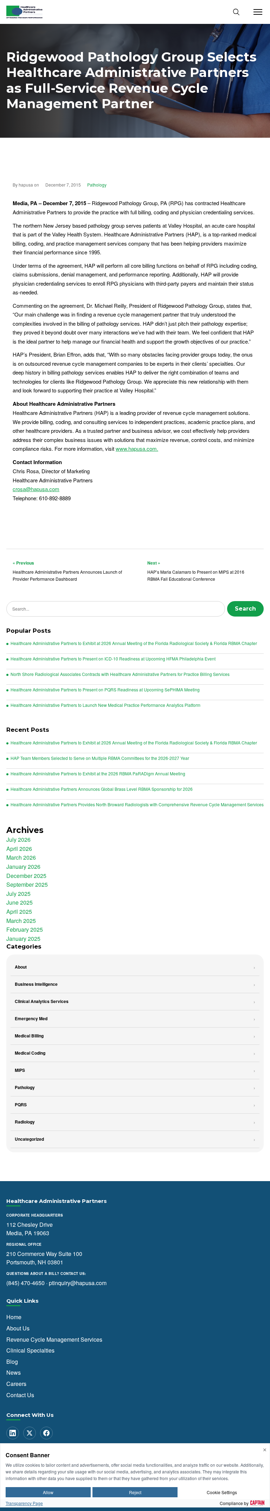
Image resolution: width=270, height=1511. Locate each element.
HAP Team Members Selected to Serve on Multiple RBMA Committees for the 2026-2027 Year (100, 758)
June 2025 (19, 902)
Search (245, 608)
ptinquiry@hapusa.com (78, 1282)
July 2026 (18, 839)
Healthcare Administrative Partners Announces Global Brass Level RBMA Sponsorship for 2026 (102, 789)
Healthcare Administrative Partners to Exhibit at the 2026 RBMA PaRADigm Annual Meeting (98, 773)
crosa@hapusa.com (36, 489)
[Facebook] (46, 1433)
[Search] (236, 12)
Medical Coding (30, 1053)
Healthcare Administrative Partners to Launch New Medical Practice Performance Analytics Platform (105, 705)
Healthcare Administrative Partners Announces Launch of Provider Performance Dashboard (67, 570)
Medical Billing (29, 1036)
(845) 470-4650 (25, 1282)
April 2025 (19, 911)
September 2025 (27, 884)
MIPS (20, 1070)
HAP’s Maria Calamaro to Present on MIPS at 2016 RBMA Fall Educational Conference (195, 570)
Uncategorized (29, 1139)
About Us (18, 1328)
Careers (16, 1384)
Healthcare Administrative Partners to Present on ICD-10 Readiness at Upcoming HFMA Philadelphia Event (113, 659)
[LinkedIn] (12, 1433)
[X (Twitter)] (29, 1433)
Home (13, 1317)
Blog (12, 1361)
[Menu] (256, 12)
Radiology (25, 1122)
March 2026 (21, 857)
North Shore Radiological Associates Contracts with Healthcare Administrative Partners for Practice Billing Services (120, 674)
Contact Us (20, 1394)
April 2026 (19, 849)
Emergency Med (31, 1018)
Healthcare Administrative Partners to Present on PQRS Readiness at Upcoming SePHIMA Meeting (105, 689)
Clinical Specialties (30, 1350)
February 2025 (24, 929)
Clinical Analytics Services (42, 1001)
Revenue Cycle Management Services (54, 1339)
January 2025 (23, 938)
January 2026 (23, 866)
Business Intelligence (36, 984)
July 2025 (18, 894)
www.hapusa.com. (137, 448)
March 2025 (21, 921)
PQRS (21, 1104)
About (21, 967)
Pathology (97, 185)
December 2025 (26, 876)
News (13, 1372)
